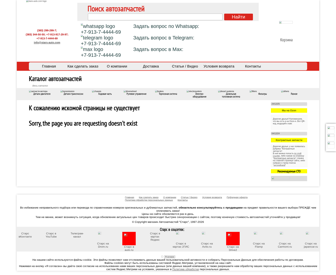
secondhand (279, 165)
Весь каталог (40, 85)
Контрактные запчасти (284, 158)
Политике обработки (185, 269)
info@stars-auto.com (47, 42)
